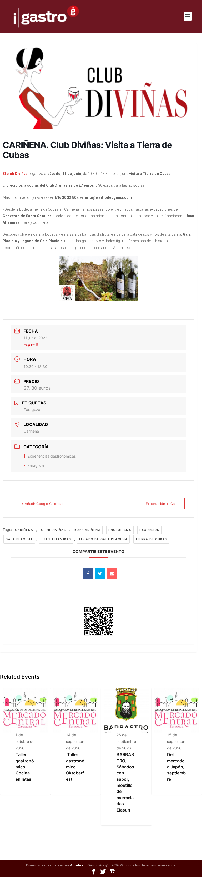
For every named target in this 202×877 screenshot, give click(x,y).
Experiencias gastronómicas (52, 456)
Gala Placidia (19, 539)
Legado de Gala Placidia (103, 539)
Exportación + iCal (160, 503)
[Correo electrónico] (112, 573)
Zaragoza (35, 465)
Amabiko (78, 865)
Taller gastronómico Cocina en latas (25, 767)
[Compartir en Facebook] (88, 573)
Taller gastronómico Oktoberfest (75, 767)
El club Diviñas (15, 173)
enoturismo (120, 530)
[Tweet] (100, 573)
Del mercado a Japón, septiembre (176, 767)
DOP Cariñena (87, 530)
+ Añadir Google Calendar (42, 503)
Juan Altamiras (56, 539)
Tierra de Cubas (151, 539)
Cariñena (24, 530)
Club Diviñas (53, 530)
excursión (149, 530)
